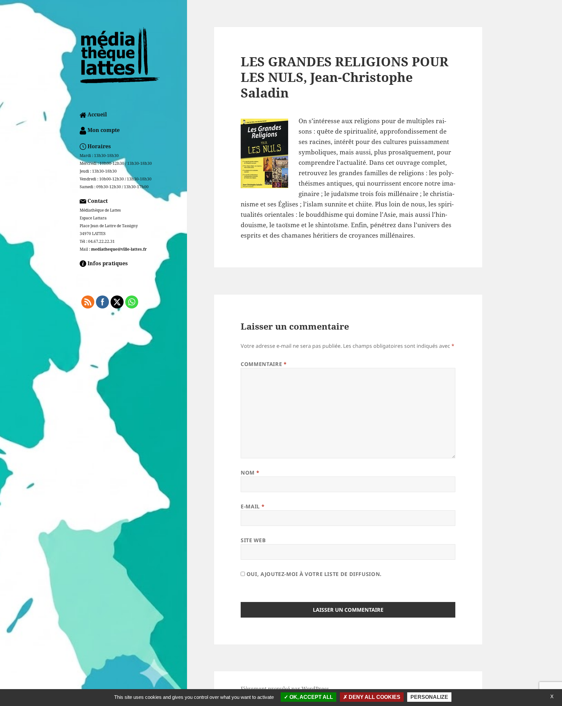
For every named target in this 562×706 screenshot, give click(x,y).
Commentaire (264, 364)
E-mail (252, 506)
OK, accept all (310, 697)
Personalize (429, 697)
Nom (250, 472)
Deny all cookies (373, 697)
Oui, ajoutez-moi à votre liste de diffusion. (313, 574)
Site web (253, 540)
